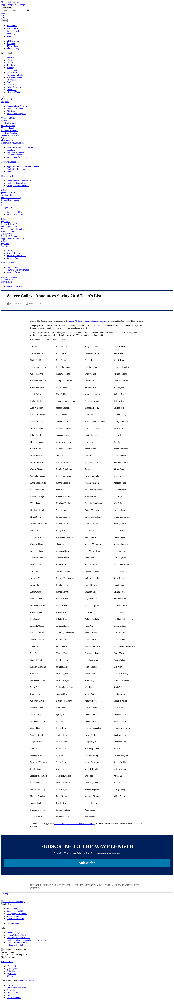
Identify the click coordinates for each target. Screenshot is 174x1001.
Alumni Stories (7, 231)
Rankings (11, 65)
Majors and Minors (9, 118)
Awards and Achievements (125, 885)
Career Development (10, 200)
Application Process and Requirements (23, 166)
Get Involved (6, 234)
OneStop (10, 82)
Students (35, 888)
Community (14, 48)
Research (5, 121)
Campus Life (6, 207)
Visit (3, 15)
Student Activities (14, 212)
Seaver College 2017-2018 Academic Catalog (74, 823)
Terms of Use (12, 992)
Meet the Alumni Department (13, 229)
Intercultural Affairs (15, 214)
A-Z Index (11, 921)
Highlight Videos (14, 92)
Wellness (5, 202)
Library (10, 60)
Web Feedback (13, 923)
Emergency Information (17, 913)
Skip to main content (10, 2)
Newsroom (14, 41)
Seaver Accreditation (10, 135)
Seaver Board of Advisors (18, 270)
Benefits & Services (9, 236)
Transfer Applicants (15, 155)
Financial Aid (7, 176)
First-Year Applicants (16, 152)
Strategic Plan (12, 258)
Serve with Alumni (9, 226)
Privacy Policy (13, 985)
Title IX (10, 995)
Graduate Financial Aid (17, 183)
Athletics (10, 58)
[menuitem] (90, 25)
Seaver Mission (13, 253)
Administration (7, 263)
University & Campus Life (97, 885)
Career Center (12, 70)
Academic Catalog (14, 77)
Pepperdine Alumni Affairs (12, 239)
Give (3, 18)
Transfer (10, 85)
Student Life (12, 31)
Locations (13, 46)
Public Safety (12, 909)
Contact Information (15, 918)
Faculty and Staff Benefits (18, 185)
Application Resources (16, 169)
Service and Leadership (11, 197)
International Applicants (17, 157)
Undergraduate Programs (17, 106)
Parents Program (14, 87)
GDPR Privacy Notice (16, 988)
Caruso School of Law (16, 935)
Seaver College (62, 885)
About (10, 36)
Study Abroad (12, 80)
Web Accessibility (14, 997)
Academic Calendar (15, 75)
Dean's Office (12, 267)
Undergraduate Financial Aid (19, 180)
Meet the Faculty (8, 128)
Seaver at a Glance (9, 277)
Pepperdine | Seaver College (13, 5)
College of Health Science (18, 945)
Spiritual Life (12, 72)
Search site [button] (6, 7)
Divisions (11, 111)
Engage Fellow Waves (10, 224)
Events (12, 43)
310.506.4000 (7, 961)
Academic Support (9, 123)
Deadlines (11, 150)
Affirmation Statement (16, 255)
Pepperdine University (41, 885)
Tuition (10, 62)
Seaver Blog (12, 89)
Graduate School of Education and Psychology (27, 940)
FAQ (9, 171)
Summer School (8, 125)
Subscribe (87, 863)
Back (4, 97)
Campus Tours (7, 279)
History (10, 251)
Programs (5, 101)
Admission (11, 28)
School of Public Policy (17, 942)
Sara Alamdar (35, 303)
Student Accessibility (15, 911)
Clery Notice (12, 990)
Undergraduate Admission (12, 143)
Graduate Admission (10, 162)
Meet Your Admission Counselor (21, 147)
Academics (12, 25)
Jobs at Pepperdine (15, 916)
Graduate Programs (15, 109)
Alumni (10, 34)
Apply (4, 13)
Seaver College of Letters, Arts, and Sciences (88, 321)
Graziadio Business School (18, 937)
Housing (10, 67)
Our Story (5, 246)
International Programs (16, 113)
